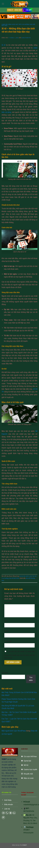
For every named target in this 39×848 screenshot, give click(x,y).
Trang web (8, 641)
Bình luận (8, 602)
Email (6, 631)
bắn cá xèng (6, 112)
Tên (6, 621)
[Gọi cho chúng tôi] (7, 813)
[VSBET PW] (19, 3)
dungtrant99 (26, 37)
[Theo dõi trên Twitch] (3, 817)
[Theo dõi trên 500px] (14, 813)
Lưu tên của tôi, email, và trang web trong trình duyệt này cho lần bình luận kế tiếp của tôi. (19, 655)
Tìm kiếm (5, 673)
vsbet (35, 48)
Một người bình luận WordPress (14, 731)
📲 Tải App (27, 10)
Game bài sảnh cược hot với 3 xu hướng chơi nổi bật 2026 (18, 25)
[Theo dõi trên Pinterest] (10, 813)
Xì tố (3, 45)
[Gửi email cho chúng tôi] (3, 813)
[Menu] (3, 3)
